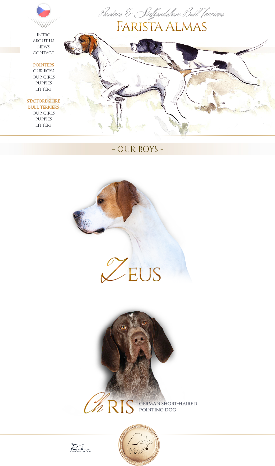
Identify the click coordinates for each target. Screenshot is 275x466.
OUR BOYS (43, 71)
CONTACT (43, 53)
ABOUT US (43, 41)
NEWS (43, 47)
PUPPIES (43, 83)
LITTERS (43, 89)
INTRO (43, 35)
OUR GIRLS (43, 77)
